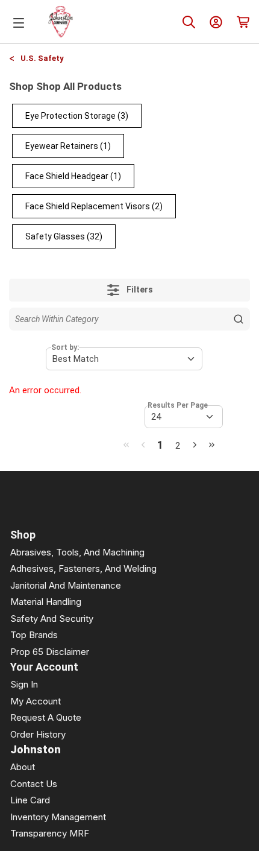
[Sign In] (216, 22)
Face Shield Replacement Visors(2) (94, 206)
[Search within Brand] (238, 319)
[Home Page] (61, 22)
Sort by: (65, 347)
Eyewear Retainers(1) (68, 146)
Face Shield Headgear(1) (73, 176)
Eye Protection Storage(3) (76, 116)
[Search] (189, 22)
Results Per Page (178, 405)
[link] (126, 444)
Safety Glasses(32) (63, 236)
